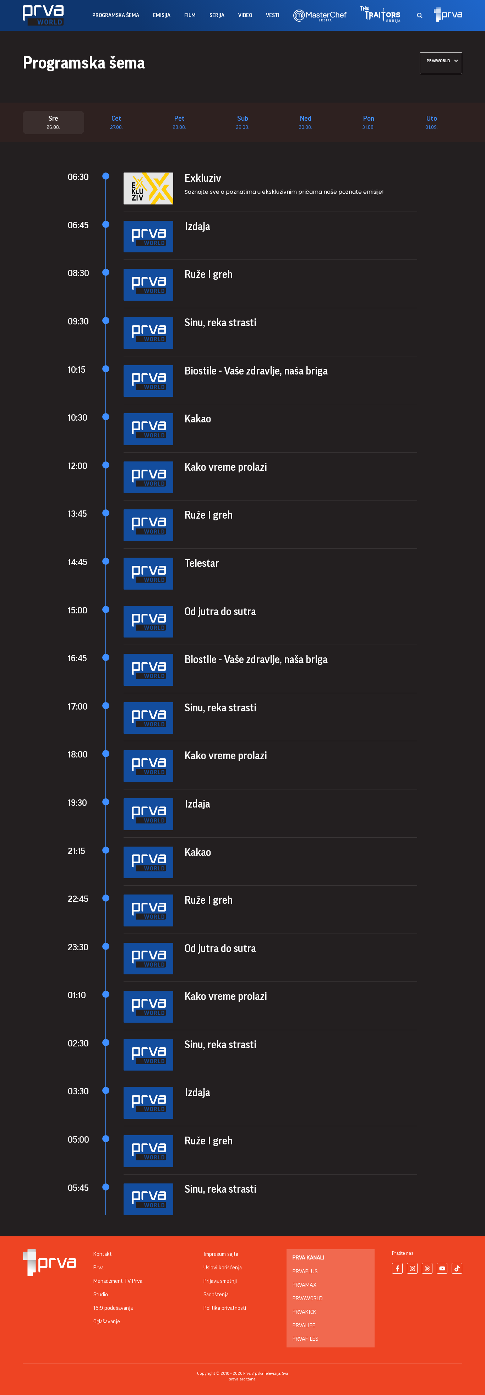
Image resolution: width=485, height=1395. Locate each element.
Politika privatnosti (224, 1308)
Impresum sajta (220, 1254)
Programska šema (115, 15)
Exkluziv (203, 178)
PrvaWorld (308, 1298)
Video (245, 15)
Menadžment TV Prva (117, 1281)
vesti (272, 15)
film (190, 15)
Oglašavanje (106, 1321)
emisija (161, 15)
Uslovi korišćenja (222, 1267)
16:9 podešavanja (113, 1308)
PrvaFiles (305, 1339)
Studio (100, 1294)
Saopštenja (216, 1294)
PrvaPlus (305, 1271)
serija (216, 15)
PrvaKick (304, 1312)
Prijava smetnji (220, 1281)
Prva (98, 1267)
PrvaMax (304, 1285)
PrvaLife (304, 1325)
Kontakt (102, 1254)
